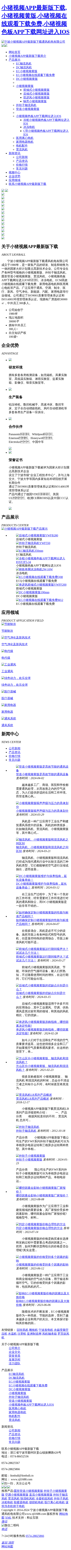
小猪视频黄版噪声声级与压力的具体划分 (42, 810)
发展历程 (14, 1359)
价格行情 (22, 164)
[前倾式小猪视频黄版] (41, 584)
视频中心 (14, 172)
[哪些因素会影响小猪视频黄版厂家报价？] (43, 1191)
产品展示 (14, 59)
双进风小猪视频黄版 (36, 97)
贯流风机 (22, 149)
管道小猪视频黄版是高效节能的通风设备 (42, 774)
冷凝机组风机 (44, 1498)
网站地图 (7, 1546)
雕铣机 (33, 1329)
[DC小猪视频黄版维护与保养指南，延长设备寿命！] (43, 879)
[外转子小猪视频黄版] (30, 1155)
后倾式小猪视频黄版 (36, 93)
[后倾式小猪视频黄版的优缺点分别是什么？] (43, 989)
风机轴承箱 (49, 1333)
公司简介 (14, 1348)
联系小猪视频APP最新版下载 (27, 183)
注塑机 (21, 1333)
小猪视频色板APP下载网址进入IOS (38, 116)
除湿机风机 (27, 1498)
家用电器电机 (24, 141)
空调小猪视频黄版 (16, 1494)
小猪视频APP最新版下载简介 (27, 55)
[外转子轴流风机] (33, 543)
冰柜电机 (7, 1502)
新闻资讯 (14, 153)
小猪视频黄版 (24, 86)
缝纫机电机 (36, 1502)
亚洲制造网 (34, 1333)
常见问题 (22, 168)
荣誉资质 (14, 1355)
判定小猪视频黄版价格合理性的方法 (39, 1228)
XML (8, 1517)
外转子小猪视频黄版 (29, 1159)
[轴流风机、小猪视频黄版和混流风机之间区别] (43, 843)
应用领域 (14, 180)
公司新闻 (22, 157)
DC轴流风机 (24, 67)
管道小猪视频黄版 (27, 108)
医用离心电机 (24, 137)
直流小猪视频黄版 (40, 1494)
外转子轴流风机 (26, 105)
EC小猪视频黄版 (26, 71)
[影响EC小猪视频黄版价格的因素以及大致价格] (43, 1297)
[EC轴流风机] (29, 550)
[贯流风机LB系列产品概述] (34, 1094)
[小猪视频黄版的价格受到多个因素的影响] (43, 1260)
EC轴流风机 (23, 63)
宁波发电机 (46, 1329)
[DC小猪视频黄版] (32, 592)
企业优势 (14, 176)
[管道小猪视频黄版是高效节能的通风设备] (43, 770)
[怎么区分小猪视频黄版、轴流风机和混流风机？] (43, 1062)
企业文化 (14, 1351)
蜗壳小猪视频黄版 (35, 101)
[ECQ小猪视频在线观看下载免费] (39, 577)
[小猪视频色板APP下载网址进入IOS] (43, 562)
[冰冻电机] (34, 569)
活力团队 (14, 1363)
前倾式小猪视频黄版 (36, 89)
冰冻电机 (29, 127)
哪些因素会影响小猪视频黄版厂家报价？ (42, 1195)
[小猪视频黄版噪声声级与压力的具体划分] (43, 806)
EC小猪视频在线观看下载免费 (35, 75)
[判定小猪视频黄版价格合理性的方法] (41, 1224)
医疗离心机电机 (54, 1502)
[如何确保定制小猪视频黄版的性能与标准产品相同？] (43, 916)
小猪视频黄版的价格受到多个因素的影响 (42, 1264)
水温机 (12, 1333)
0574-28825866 (35, 1535)
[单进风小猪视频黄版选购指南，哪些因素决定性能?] (43, 1025)
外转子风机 (61, 1498)
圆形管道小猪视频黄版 (28, 1490)
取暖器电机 (21, 1502)
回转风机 (22, 1329)
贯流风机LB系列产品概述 (32, 1098)
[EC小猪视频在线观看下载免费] (39, 600)
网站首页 (14, 52)
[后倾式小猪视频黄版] (37, 535)
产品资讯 (22, 160)
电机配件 (22, 145)
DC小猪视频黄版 (27, 78)
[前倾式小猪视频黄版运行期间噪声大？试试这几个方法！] (43, 952)
